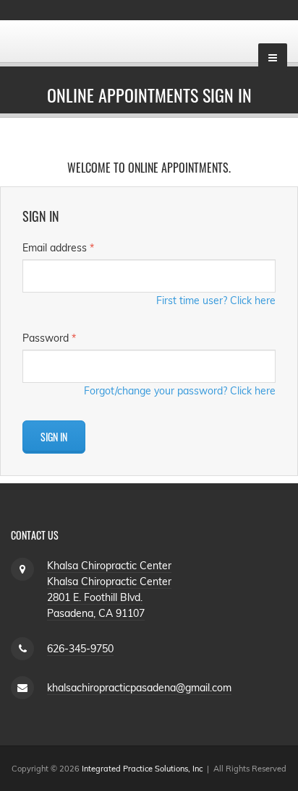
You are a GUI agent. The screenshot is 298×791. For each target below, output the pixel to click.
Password (49, 338)
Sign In (54, 436)
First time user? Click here (216, 300)
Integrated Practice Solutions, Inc (142, 769)
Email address (58, 247)
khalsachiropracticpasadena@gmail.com (139, 687)
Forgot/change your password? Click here (180, 390)
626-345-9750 (80, 648)
